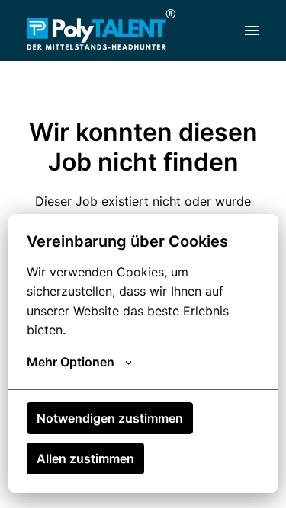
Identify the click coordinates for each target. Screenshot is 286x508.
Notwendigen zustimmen (110, 418)
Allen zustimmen (85, 458)
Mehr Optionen (70, 361)
